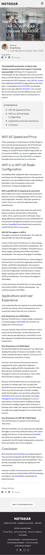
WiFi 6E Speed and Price (19, 110)
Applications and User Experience (23, 121)
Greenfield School (15, 224)
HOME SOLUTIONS (10, 523)
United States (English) (23, 546)
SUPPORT (38, 523)
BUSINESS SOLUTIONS (25, 523)
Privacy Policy (8, 532)
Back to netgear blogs (22, 504)
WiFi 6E (34, 80)
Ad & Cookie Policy (20, 532)
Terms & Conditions (35, 532)
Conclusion (13, 124)
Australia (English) (14, 540)
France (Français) (32, 543)
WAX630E (21, 322)
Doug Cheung (15, 48)
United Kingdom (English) (15, 543)
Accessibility (23, 535)
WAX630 (26, 86)
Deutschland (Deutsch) (29, 540)
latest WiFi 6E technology (33, 473)
